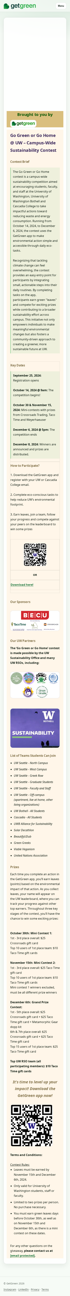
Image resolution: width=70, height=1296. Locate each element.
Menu (61, 6)
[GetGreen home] (20, 6)
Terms (45, 1289)
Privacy (35, 1289)
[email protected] (22, 1256)
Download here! (22, 585)
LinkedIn (23, 1289)
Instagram (10, 1289)
